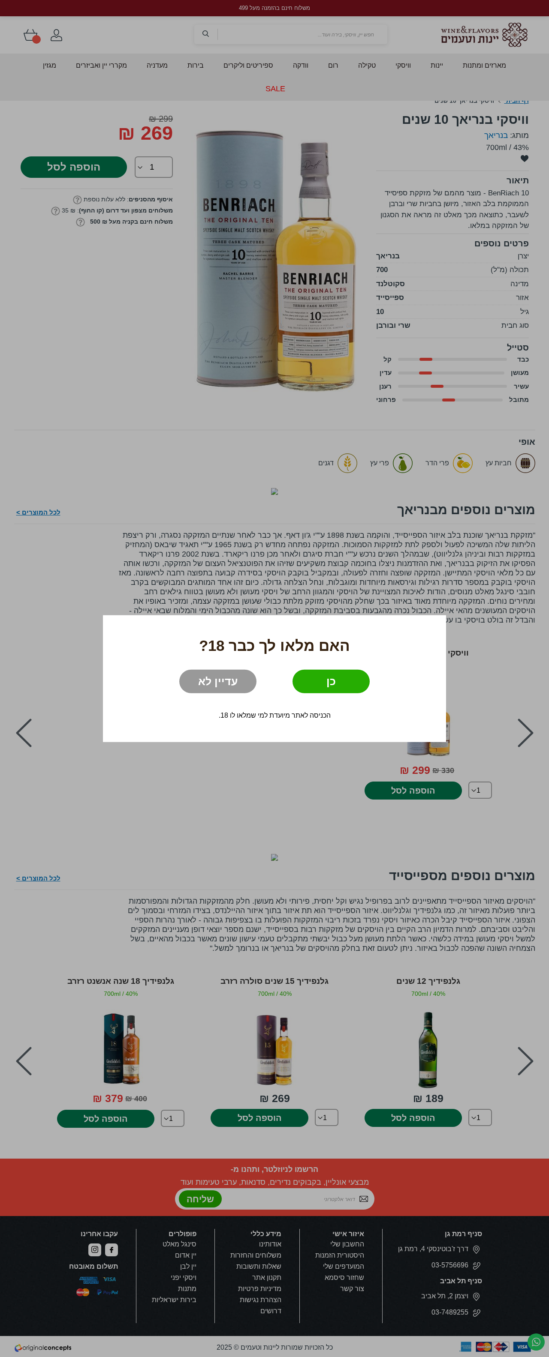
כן (331, 681)
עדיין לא (218, 681)
